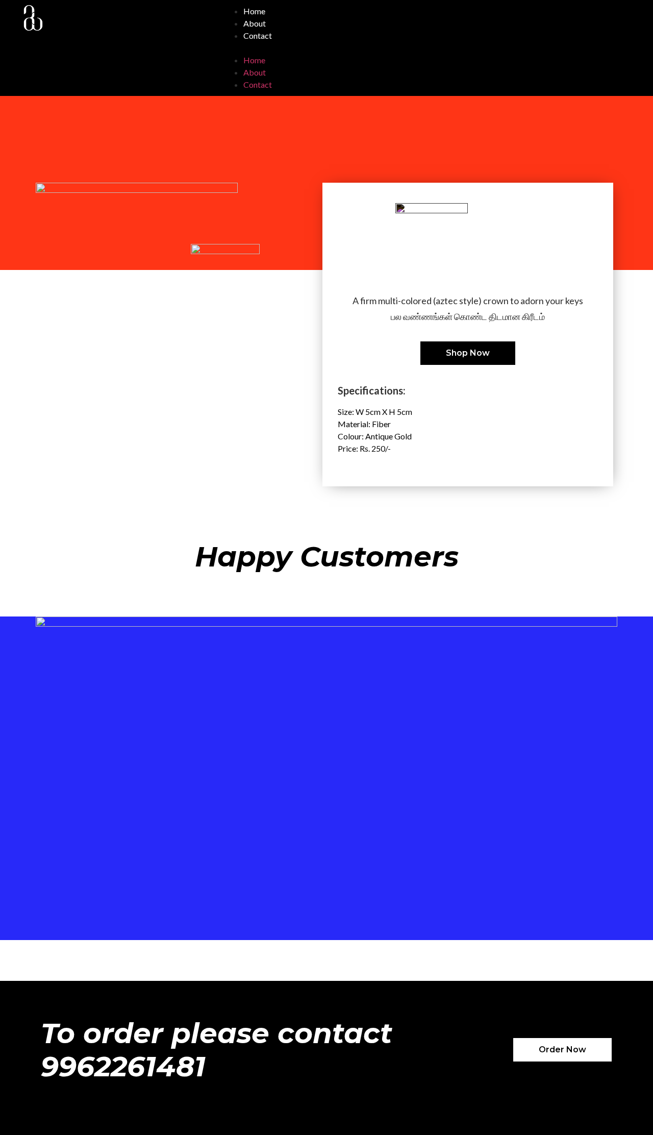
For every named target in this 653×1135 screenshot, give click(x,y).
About (254, 23)
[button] (414, 48)
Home (254, 11)
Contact (257, 35)
